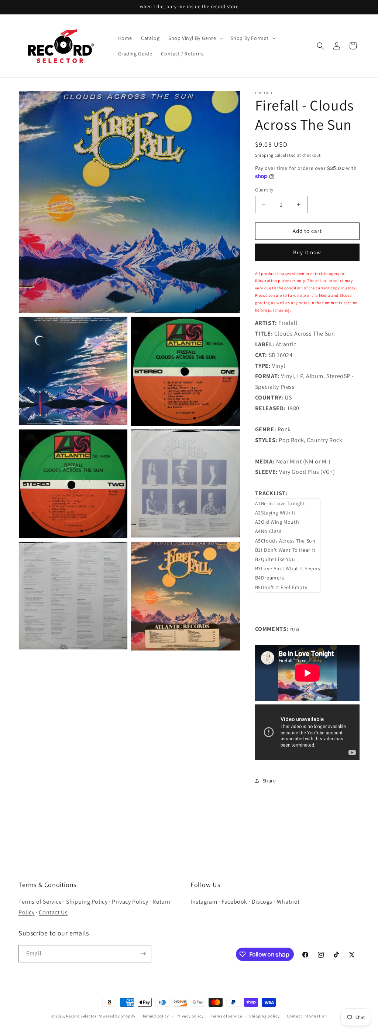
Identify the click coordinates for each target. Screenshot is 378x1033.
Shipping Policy (86, 901)
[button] (195, 38)
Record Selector (81, 1016)
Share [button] (269, 780)
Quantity (264, 190)
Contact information (307, 1016)
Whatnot (288, 901)
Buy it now (307, 252)
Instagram (204, 901)
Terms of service (226, 1016)
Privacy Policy (130, 901)
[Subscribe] (143, 953)
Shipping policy (264, 1016)
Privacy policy (190, 1016)
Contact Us (53, 912)
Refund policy (156, 1016)
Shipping (264, 155)
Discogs (262, 901)
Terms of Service (40, 901)
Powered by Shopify (116, 1016)
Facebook (234, 901)
